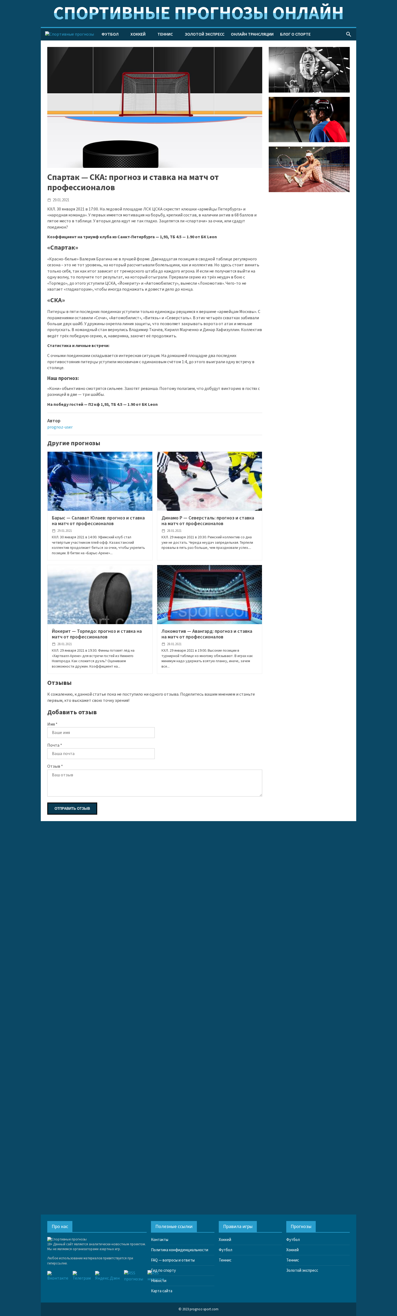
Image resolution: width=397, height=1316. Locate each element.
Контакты (159, 1240)
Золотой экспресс (204, 34)
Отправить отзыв (72, 809)
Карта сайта (161, 1291)
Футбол (110, 34)
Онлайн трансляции (252, 34)
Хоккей (138, 34)
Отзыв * (55, 766)
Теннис (165, 34)
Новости (158, 1281)
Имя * (52, 724)
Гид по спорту (163, 1270)
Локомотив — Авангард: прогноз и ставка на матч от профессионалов (207, 634)
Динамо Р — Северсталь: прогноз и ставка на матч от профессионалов (208, 521)
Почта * (54, 745)
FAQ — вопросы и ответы (173, 1260)
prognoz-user (60, 427)
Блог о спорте (295, 34)
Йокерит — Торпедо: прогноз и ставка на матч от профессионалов (97, 634)
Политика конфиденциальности (179, 1250)
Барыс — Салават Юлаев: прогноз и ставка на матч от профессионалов (98, 521)
